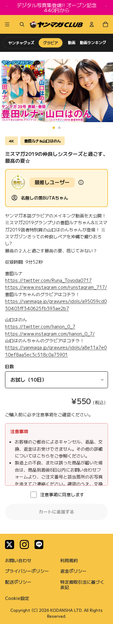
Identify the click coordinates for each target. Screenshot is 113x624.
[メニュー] (7, 24)
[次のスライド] (106, 7)
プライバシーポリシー (27, 571)
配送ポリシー (18, 582)
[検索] (21, 24)
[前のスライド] (7, 7)
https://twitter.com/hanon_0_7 (40, 326)
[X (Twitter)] (9, 544)
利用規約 (69, 560)
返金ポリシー (73, 571)
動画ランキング (93, 42)
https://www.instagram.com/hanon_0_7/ (50, 333)
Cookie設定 (17, 598)
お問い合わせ (18, 560)
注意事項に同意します (62, 494)
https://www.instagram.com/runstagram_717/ (56, 287)
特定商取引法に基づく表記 (82, 584)
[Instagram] (24, 544)
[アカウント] (92, 24)
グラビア (50, 42)
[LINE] (39, 544)
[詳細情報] (81, 182)
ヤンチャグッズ (21, 42)
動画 (71, 42)
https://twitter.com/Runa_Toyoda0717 (48, 280)
